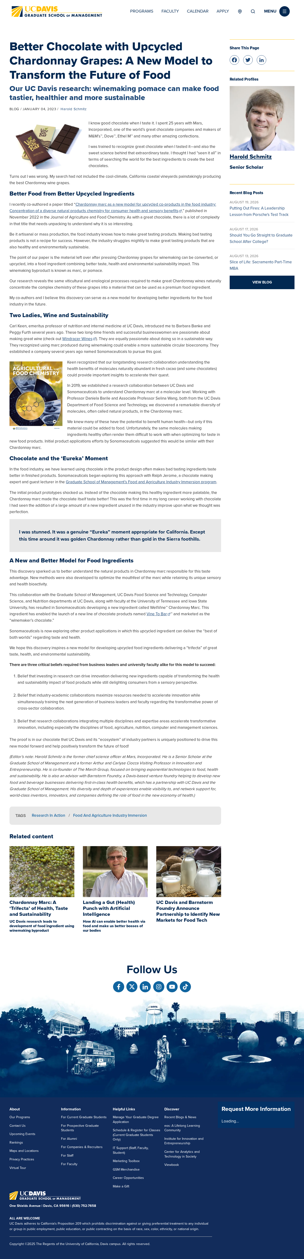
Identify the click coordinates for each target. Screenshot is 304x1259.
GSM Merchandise (126, 1170)
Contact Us (18, 1126)
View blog (262, 282)
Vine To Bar (157, 613)
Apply (223, 11)
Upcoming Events (22, 1134)
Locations (240, 11)
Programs (141, 11)
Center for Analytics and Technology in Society (182, 1154)
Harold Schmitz (74, 109)
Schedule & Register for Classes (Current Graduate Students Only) (136, 1134)
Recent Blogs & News (180, 1117)
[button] (276, 11)
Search (253, 11)
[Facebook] (234, 60)
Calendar (198, 11)
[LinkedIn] (261, 60)
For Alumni (69, 1139)
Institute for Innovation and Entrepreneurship (184, 1141)
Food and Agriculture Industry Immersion (110, 815)
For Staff (67, 1156)
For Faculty (69, 1164)
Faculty (170, 11)
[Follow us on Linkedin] (145, 987)
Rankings (16, 1142)
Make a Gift (121, 1186)
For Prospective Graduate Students (80, 1128)
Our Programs (20, 1117)
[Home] (57, 11)
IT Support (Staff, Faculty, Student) (130, 1150)
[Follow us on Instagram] (159, 987)
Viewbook (171, 1165)
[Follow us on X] (132, 987)
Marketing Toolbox (126, 1161)
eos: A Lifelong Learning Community (182, 1128)
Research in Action (48, 815)
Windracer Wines (77, 338)
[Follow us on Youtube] (172, 987)
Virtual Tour (18, 1168)
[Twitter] (248, 60)
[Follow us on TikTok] (185, 987)
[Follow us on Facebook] (119, 987)
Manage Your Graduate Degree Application (136, 1119)
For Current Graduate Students (84, 1117)
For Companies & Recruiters (82, 1147)
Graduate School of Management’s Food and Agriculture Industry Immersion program (141, 481)
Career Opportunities (128, 1178)
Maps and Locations (24, 1151)
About (15, 1109)
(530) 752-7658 (84, 1206)
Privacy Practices (22, 1159)
